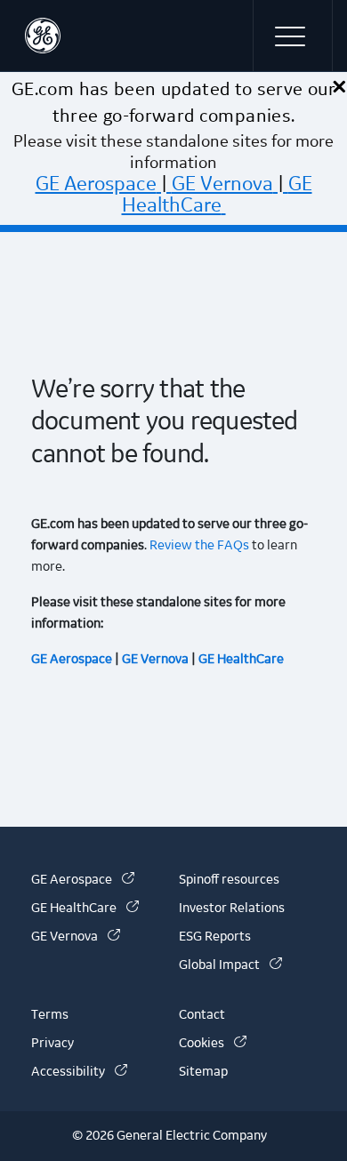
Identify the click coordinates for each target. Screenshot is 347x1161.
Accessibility (79, 1072)
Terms (50, 1015)
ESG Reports (215, 937)
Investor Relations (232, 908)
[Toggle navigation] (293, 35)
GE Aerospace (96, 184)
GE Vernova (222, 184)
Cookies (212, 1044)
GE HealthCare (217, 194)
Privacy (52, 1044)
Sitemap (203, 1072)
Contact (202, 1015)
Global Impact (230, 965)
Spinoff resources (229, 880)
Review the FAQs (198, 546)
